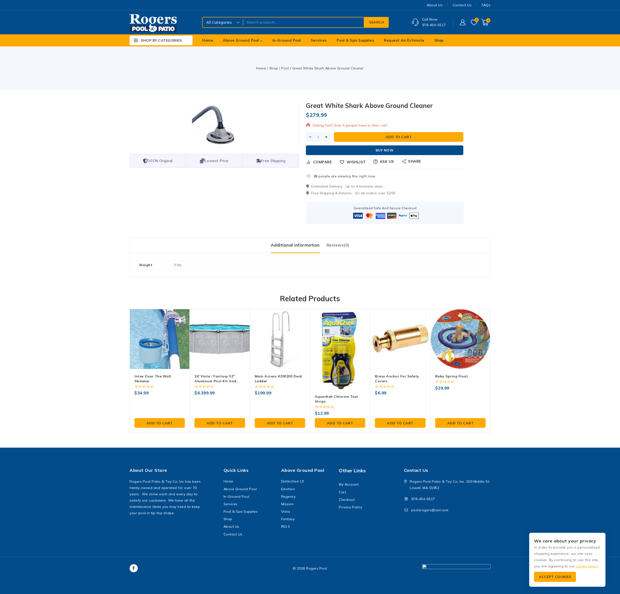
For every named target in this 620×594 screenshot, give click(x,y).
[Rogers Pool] (153, 23)
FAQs (486, 5)
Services (319, 40)
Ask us (387, 161)
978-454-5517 (423, 499)
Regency (288, 496)
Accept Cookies (555, 577)
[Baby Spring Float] (460, 339)
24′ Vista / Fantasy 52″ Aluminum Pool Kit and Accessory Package (215, 381)
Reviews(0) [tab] (337, 245)
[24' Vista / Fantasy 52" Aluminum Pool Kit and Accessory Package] (220, 339)
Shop (439, 40)
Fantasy (288, 519)
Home (207, 40)
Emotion (288, 489)
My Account (348, 484)
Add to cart (399, 137)
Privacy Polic (349, 507)
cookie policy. (587, 566)
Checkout (347, 499)
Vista (285, 511)
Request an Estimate (404, 40)
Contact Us (462, 5)
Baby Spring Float (451, 376)
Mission (287, 504)
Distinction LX (292, 481)
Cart (342, 492)
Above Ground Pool (240, 489)
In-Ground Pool (286, 40)
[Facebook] (134, 568)
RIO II (285, 526)
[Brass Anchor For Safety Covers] (400, 339)
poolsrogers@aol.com (430, 510)
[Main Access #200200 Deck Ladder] (280, 339)
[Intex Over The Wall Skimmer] (160, 339)
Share (414, 161)
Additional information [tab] (295, 245)
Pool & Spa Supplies (355, 40)
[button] (159, 423)
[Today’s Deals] (489, 40)
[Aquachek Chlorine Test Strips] (340, 349)
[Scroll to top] (608, 567)
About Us (434, 5)
